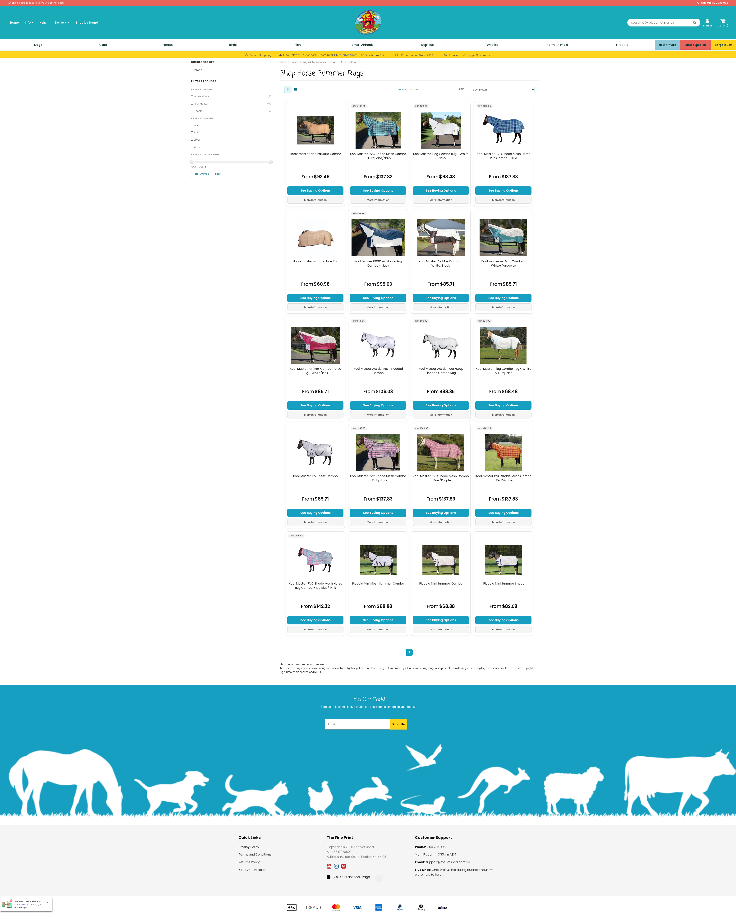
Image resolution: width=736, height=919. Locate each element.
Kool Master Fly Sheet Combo (315, 476)
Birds (233, 45)
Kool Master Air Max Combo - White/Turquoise (503, 263)
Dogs (38, 45)
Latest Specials (695, 45)
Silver (197, 140)
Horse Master (232, 96)
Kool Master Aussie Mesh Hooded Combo (378, 371)
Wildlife (492, 45)
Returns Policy (249, 862)
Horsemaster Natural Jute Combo (315, 154)
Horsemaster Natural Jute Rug (315, 261)
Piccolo (232, 111)
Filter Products (203, 81)
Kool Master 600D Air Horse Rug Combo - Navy (378, 263)
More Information (315, 200)
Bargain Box (723, 45)
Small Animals (363, 45)
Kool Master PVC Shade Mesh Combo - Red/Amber (503, 478)
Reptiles (427, 45)
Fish (298, 45)
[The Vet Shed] (368, 22)
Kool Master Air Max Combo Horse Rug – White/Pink (315, 371)
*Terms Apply (348, 55)
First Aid (622, 45)
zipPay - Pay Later (252, 870)
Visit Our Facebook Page (352, 877)
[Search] (694, 22)
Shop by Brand (88, 23)
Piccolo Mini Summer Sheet (503, 583)
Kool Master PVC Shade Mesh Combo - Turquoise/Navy (378, 156)
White (197, 147)
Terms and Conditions (254, 854)
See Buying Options (315, 190)
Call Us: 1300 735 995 (714, 3)
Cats (103, 45)
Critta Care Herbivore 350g (24, 904)
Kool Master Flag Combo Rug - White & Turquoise (503, 371)
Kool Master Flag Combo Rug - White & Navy (441, 156)
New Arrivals (667, 45)
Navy (197, 125)
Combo (196, 70)
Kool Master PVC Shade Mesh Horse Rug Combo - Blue (503, 156)
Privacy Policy (248, 847)
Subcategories (202, 62)
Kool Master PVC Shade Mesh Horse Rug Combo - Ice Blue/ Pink (315, 585)
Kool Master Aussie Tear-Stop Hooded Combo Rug (440, 371)
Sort (461, 89)
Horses (168, 45)
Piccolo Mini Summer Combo (440, 583)
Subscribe (398, 724)
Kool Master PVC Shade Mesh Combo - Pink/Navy (378, 478)
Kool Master (232, 103)
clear (217, 173)
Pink (196, 132)
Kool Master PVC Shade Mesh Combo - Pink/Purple (441, 478)
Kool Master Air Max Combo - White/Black (441, 263)
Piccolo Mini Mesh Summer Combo (378, 583)
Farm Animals (557, 45)
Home (14, 23)
